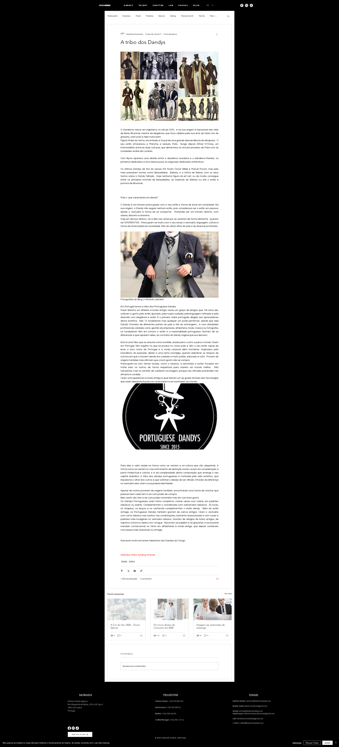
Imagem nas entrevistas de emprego (211, 626)
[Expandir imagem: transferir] (169, 416)
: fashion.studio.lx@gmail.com (250, 706)
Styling (173, 16)
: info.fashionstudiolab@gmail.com (248, 718)
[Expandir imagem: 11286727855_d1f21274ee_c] (169, 264)
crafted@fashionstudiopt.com (251, 723)
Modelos (149, 16)
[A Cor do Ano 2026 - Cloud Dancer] (126, 609)
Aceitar (327, 742)
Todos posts (112, 16)
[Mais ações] (216, 34)
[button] (143, 5)
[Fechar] (335, 743)
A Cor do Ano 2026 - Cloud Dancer (125, 626)
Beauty (162, 16)
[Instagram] (246, 5)
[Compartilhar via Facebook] (122, 570)
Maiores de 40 (187, 16)
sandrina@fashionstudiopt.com (252, 701)
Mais (212, 16)
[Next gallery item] (215, 264)
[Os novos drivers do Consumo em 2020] (169, 609)
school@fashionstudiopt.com (251, 711)
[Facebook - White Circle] (241, 5)
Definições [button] (297, 742)
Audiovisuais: (238, 713)
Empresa (126, 16)
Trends (202, 16)
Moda (138, 16)
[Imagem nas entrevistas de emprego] (212, 609)
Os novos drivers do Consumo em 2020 (164, 626)
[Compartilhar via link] (141, 570)
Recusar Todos (312, 742)
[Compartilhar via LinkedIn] (134, 570)
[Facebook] (69, 728)
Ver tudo (228, 594)
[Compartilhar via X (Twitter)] (128, 570)
